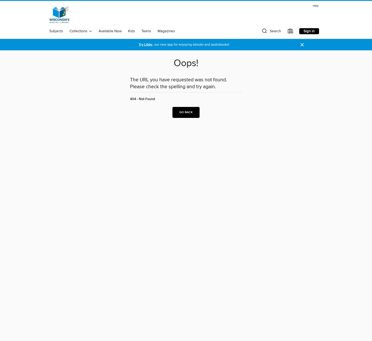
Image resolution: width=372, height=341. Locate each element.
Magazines (166, 31)
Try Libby (145, 44)
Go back (186, 112)
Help (315, 6)
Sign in (309, 31)
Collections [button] (79, 31)
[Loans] (290, 32)
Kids (131, 31)
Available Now (110, 31)
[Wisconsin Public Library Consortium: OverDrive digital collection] (59, 14)
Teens (146, 31)
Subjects (56, 31)
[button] (271, 32)
